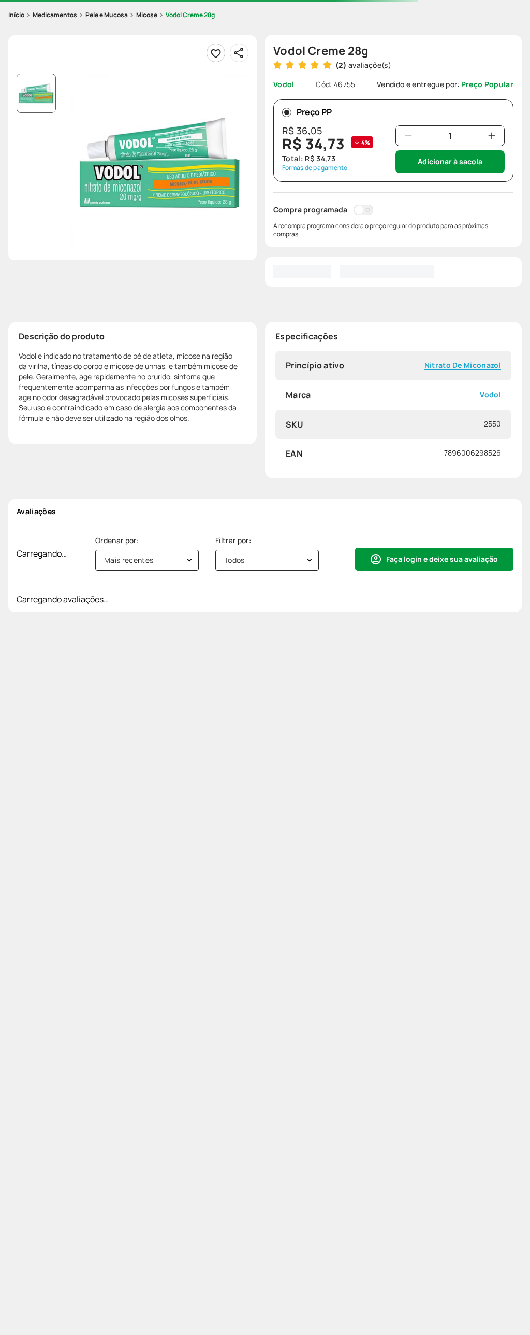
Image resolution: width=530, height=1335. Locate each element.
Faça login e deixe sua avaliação (442, 559)
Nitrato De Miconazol (462, 365)
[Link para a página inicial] (16, 15)
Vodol (490, 395)
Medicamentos (55, 14)
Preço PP (314, 112)
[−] (408, 136)
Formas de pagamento (315, 168)
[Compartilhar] (239, 53)
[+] (491, 136)
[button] (159, 163)
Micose (146, 14)
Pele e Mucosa (106, 14)
